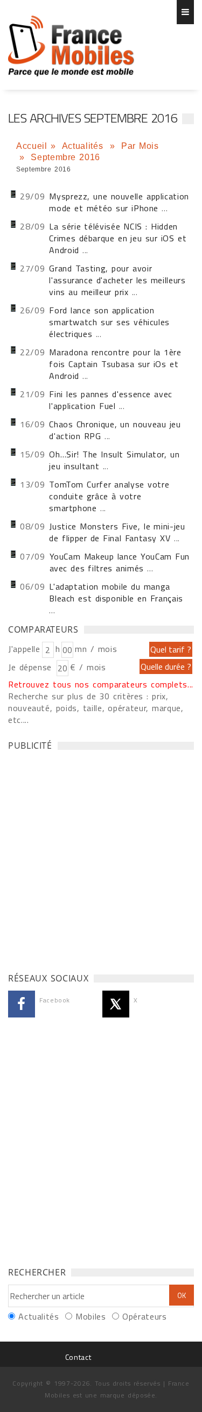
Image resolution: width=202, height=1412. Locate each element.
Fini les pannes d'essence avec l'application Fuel (110, 400)
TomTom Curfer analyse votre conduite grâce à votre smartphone (109, 496)
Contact (78, 1357)
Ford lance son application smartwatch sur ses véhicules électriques (109, 322)
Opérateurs (144, 1316)
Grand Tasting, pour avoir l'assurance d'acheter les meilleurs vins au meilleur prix (117, 280)
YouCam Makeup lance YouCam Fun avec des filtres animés (120, 562)
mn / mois (96, 649)
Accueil (31, 145)
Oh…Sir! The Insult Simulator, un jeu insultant (114, 460)
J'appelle (24, 649)
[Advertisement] (101, 858)
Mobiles (90, 1316)
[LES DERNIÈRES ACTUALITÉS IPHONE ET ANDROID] (71, 40)
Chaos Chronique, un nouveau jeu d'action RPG (114, 430)
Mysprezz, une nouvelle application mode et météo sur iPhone (119, 202)
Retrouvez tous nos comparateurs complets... (100, 684)
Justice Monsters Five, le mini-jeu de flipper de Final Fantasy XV (117, 532)
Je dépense (31, 667)
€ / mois (88, 667)
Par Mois (140, 145)
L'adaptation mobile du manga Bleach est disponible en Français (116, 592)
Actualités (84, 145)
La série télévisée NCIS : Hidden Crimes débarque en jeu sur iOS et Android (117, 238)
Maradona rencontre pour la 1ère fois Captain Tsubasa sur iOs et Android (115, 364)
